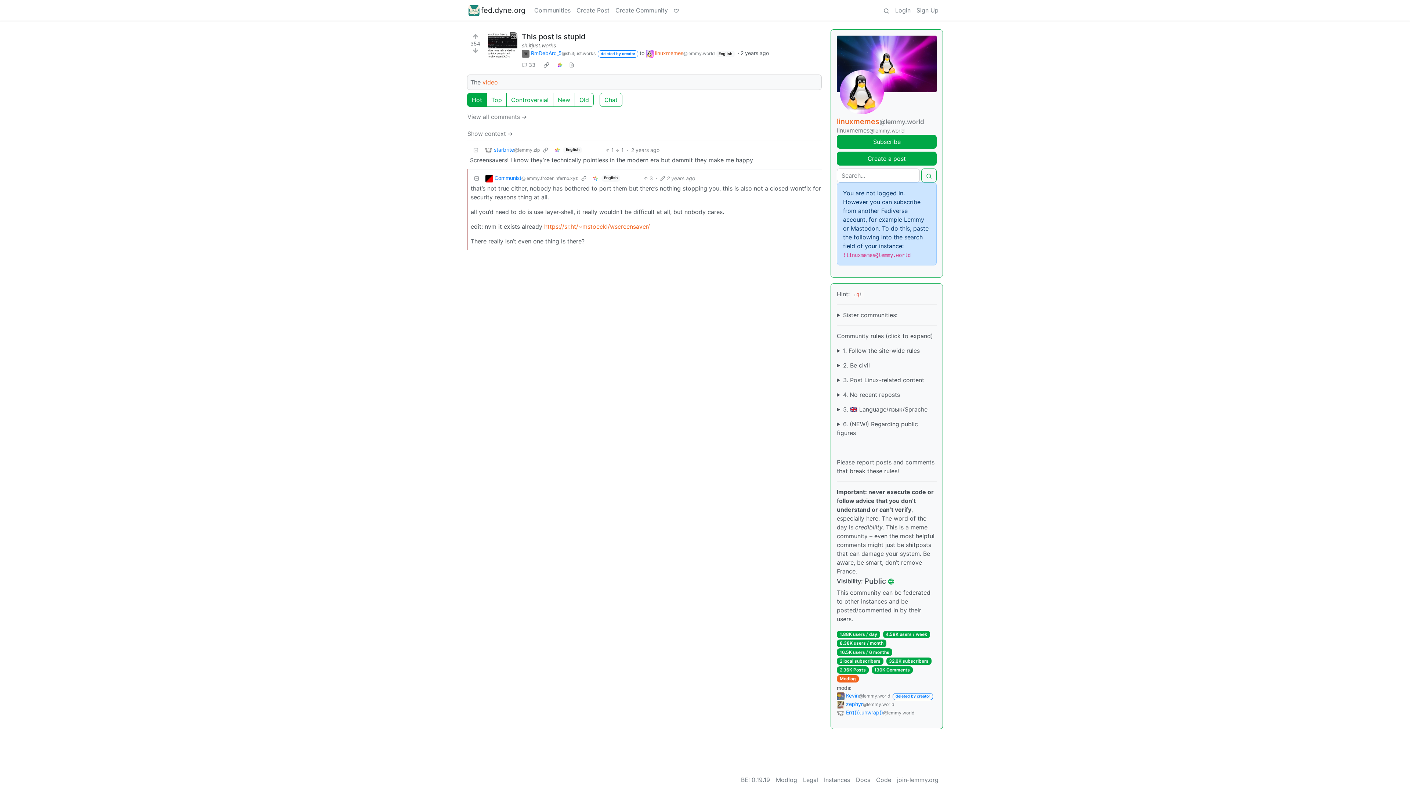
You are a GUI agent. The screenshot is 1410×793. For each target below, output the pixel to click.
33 (532, 65)
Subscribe (887, 141)
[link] (546, 65)
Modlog (848, 678)
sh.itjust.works (539, 45)
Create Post (593, 10)
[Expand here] (502, 47)
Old (584, 100)
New (564, 100)
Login (903, 10)
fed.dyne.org (503, 10)
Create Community (641, 10)
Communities (552, 10)
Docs (863, 779)
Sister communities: (870, 315)
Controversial (530, 100)
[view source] (572, 65)
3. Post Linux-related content (883, 380)
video (490, 82)
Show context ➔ (490, 133)
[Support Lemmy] (676, 10)
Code (883, 779)
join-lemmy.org (918, 779)
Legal (810, 779)
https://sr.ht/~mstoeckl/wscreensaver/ (597, 226)
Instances (837, 779)
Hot (477, 100)
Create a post (887, 158)
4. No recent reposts (871, 394)
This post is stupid (554, 36)
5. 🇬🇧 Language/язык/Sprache (885, 409)
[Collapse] (476, 150)
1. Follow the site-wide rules (881, 350)
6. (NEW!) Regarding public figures (877, 428)
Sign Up (927, 10)
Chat (611, 100)
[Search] (886, 10)
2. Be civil (856, 365)
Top (496, 100)
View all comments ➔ (497, 116)
